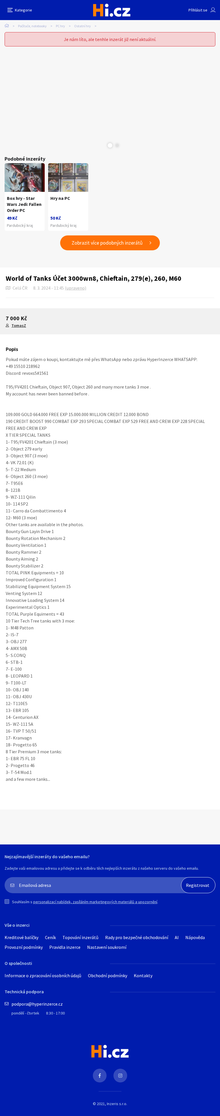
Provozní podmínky (24, 947)
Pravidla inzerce (64, 947)
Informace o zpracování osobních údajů (43, 975)
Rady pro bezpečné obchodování (136, 937)
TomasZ (18, 325)
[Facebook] (100, 1075)
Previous (102, 145)
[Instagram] (120, 1075)
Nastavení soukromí (106, 947)
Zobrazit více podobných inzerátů (107, 242)
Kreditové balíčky (21, 937)
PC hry (60, 26)
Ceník (50, 937)
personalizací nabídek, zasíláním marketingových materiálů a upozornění (95, 901)
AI (177, 937)
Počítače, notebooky (32, 26)
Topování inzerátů (80, 937)
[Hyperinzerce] (112, 10)
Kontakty (143, 975)
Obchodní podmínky (107, 975)
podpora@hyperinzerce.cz (37, 1004)
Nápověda (195, 937)
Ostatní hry (82, 26)
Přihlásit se (197, 10)
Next (117, 145)
